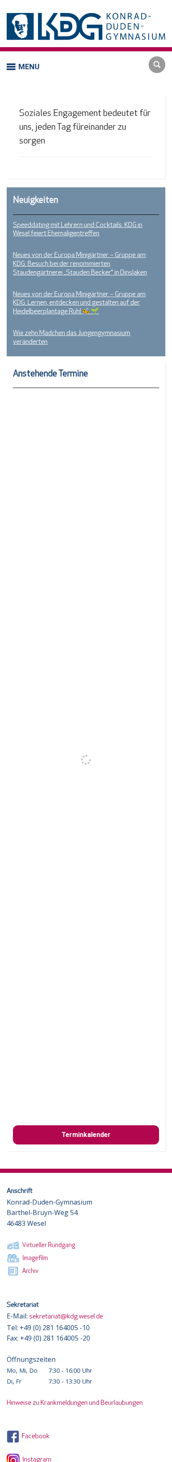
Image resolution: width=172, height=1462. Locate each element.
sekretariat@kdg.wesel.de (66, 1316)
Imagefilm (34, 1258)
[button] (23, 66)
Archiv (29, 1271)
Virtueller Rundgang (47, 1246)
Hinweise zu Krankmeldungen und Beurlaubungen (75, 1403)
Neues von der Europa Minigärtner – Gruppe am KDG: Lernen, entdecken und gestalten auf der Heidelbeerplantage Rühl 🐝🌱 (79, 303)
